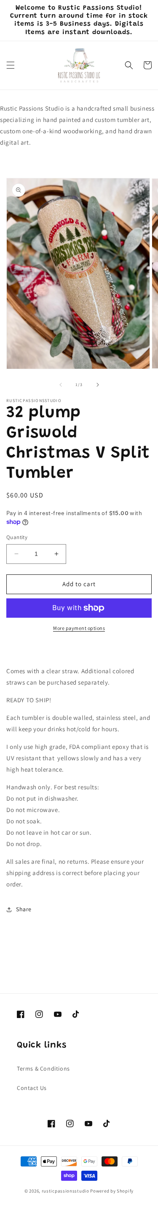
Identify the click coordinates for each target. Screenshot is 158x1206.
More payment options (79, 628)
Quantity (16, 537)
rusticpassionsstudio (65, 1191)
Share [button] (24, 909)
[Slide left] (60, 385)
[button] (10, 65)
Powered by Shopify (112, 1191)
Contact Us (32, 1088)
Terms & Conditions (43, 1068)
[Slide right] (97, 385)
